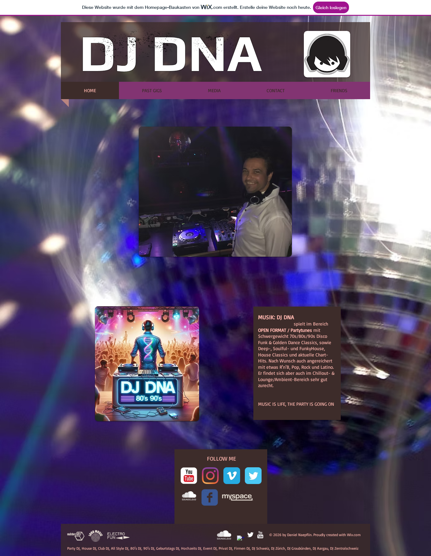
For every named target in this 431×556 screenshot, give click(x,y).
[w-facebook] (240, 539)
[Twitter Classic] (253, 475)
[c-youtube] (188, 475)
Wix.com (354, 534)
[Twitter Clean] (250, 534)
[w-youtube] (260, 534)
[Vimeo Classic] (231, 475)
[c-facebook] (209, 497)
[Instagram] (210, 475)
